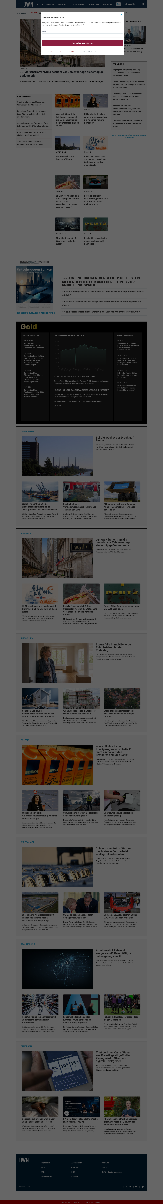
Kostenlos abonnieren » (82, 43)
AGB (72, 52)
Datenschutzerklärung (57, 52)
